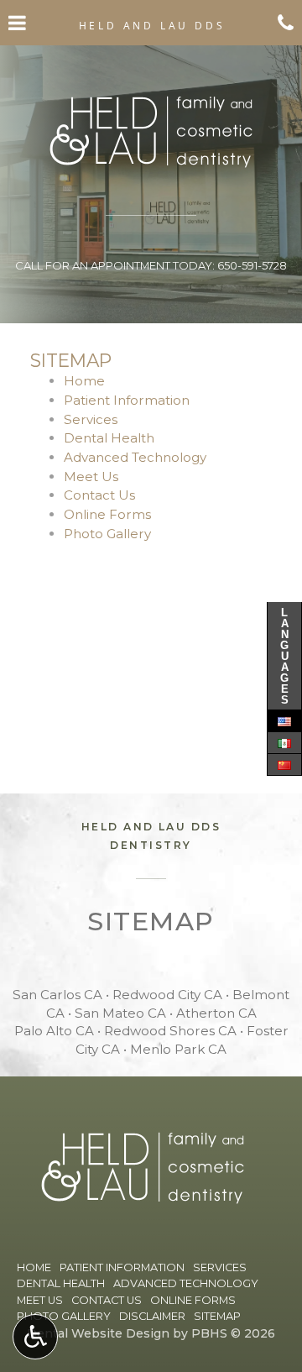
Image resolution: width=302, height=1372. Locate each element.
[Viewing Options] (35, 1336)
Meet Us (91, 476)
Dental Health (109, 438)
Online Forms (107, 514)
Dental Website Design (98, 1333)
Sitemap (217, 1316)
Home (84, 381)
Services (90, 419)
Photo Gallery (107, 534)
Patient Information (127, 400)
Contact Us (99, 495)
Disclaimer (152, 1316)
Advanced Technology (135, 457)
